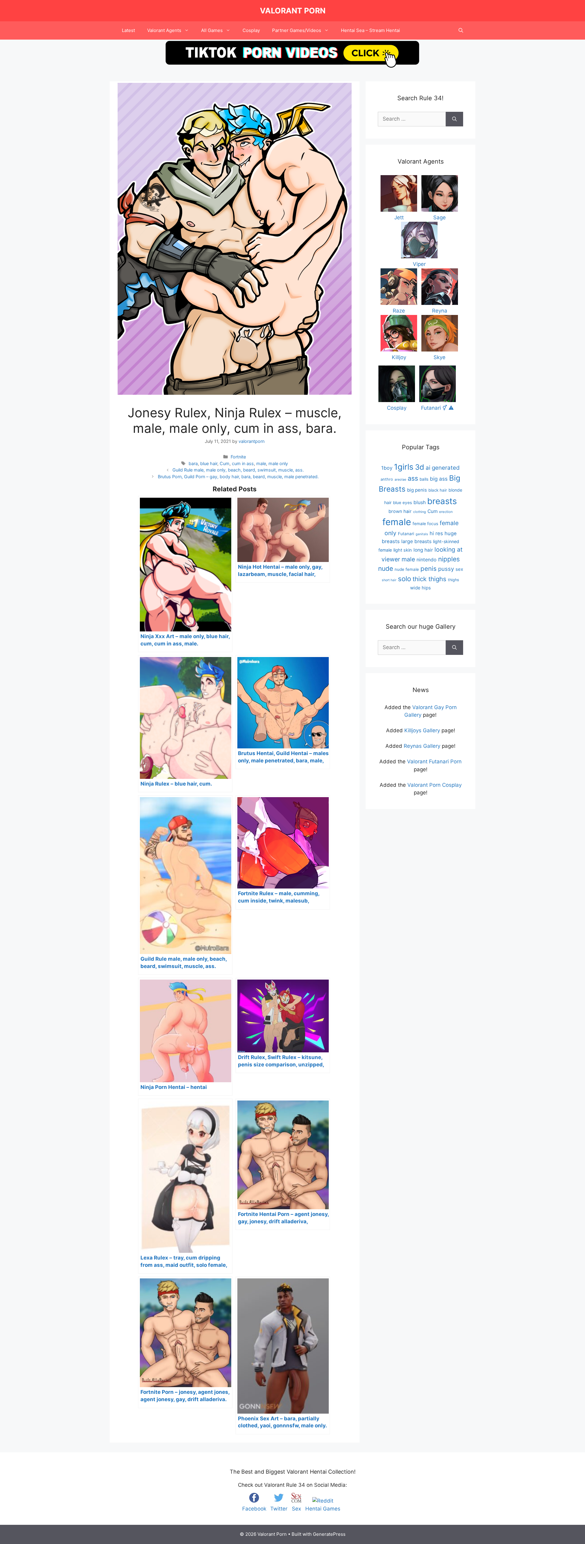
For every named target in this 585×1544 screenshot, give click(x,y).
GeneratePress (329, 1534)
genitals (422, 534)
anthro (387, 479)
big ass (439, 478)
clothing (419, 512)
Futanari (406, 533)
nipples (449, 559)
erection (446, 512)
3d (419, 467)
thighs (453, 580)
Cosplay (251, 30)
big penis (417, 490)
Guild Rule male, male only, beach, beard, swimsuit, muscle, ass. (238, 469)
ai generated (443, 467)
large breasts (416, 541)
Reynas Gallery (422, 746)
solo (404, 578)
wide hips (420, 588)
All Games (212, 30)
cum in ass (243, 463)
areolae (400, 479)
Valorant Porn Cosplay (434, 785)
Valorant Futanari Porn (434, 761)
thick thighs (429, 579)
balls (424, 479)
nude (385, 568)
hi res (436, 533)
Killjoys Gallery (422, 730)
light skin (402, 550)
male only (278, 463)
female (396, 522)
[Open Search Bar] (460, 30)
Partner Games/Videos (296, 30)
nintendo (427, 559)
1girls (403, 467)
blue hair (208, 463)
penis (428, 568)
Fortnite (238, 456)
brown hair (400, 511)
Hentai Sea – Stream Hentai (370, 30)
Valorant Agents (164, 30)
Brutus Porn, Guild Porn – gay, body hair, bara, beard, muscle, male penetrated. (238, 476)
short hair (389, 580)
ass (413, 478)
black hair (437, 490)
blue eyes (402, 502)
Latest (128, 30)
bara (193, 463)
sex (459, 569)
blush (419, 502)
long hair (423, 550)
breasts (442, 501)
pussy (446, 568)
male (261, 463)
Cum (224, 463)
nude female (407, 569)
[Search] (454, 119)
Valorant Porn (292, 10)
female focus (425, 523)
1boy (386, 468)
